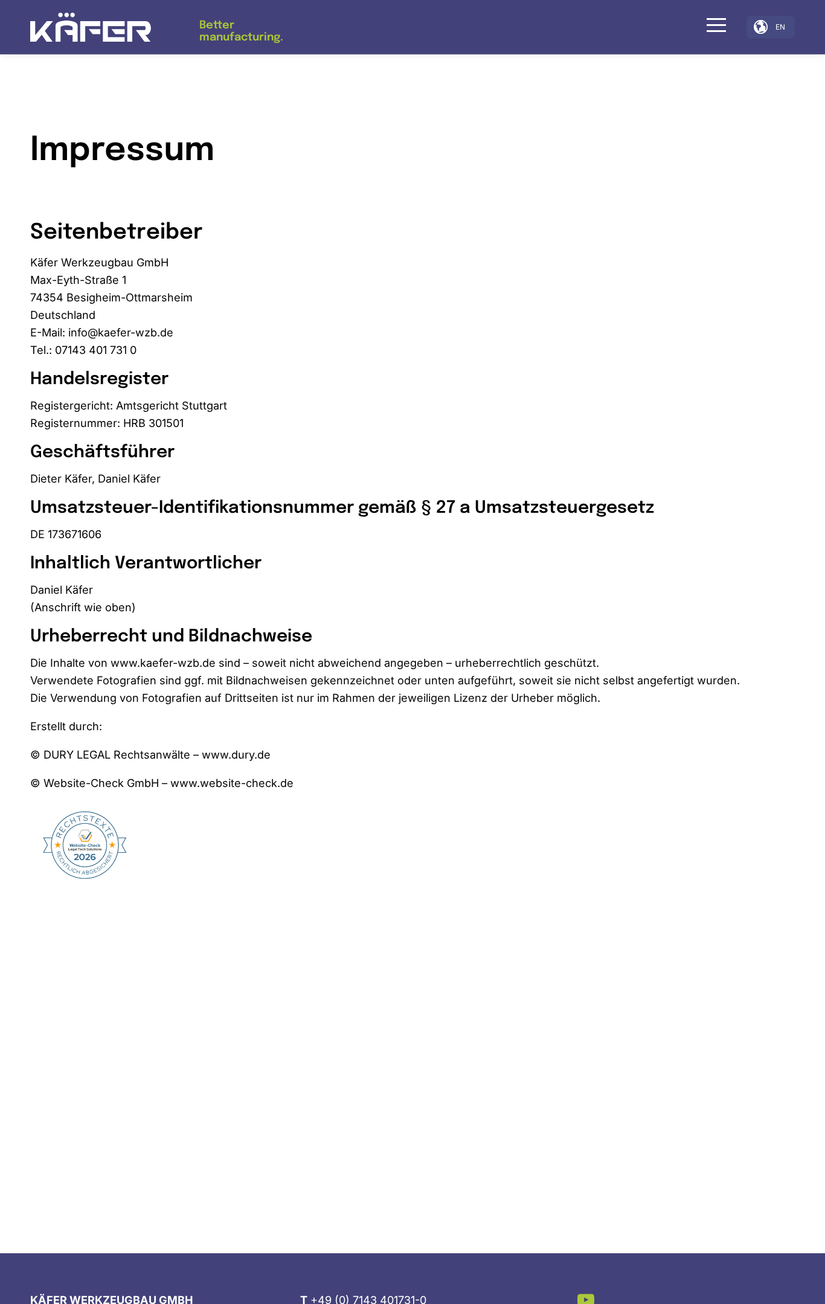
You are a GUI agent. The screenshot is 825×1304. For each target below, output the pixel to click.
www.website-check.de (232, 782)
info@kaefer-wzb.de (120, 332)
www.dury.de (236, 754)
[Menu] (712, 25)
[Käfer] (90, 27)
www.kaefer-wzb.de (163, 662)
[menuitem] (712, 27)
